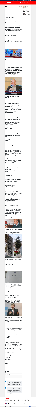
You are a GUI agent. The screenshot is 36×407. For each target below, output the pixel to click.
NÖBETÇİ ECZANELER (25, 0)
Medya (18, 402)
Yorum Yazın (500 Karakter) (7, 374)
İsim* (5, 372)
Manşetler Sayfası (24, 399)
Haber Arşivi (28, 400)
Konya (14, 399)
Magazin (14, 403)
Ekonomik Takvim (24, 403)
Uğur (9, 6)
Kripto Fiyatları (24, 402)
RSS (5, 406)
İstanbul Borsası (24, 400)
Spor (14, 402)
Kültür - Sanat (19, 399)
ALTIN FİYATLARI (22, 0)
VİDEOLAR (15, 0)
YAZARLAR (13, 0)
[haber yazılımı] (30, 406)
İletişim (27, 399)
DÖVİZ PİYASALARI (18, 0)
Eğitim (18, 400)
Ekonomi (14, 400)
